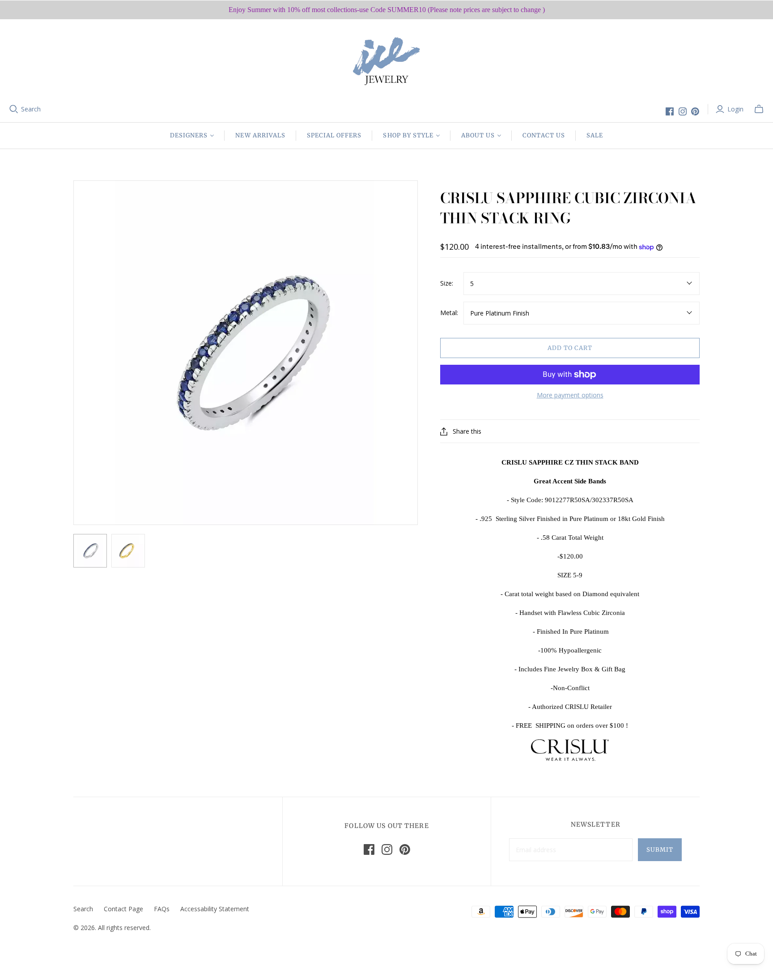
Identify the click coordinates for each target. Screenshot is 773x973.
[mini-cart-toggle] (759, 109)
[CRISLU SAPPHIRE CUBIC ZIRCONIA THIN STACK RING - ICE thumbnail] (90, 551)
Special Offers (334, 135)
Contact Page (123, 909)
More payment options (570, 395)
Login (735, 109)
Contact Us (543, 135)
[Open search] (13, 109)
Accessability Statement (214, 909)
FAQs (162, 909)
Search (31, 109)
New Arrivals (260, 135)
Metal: (449, 312)
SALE (594, 135)
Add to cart (570, 348)
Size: (446, 283)
